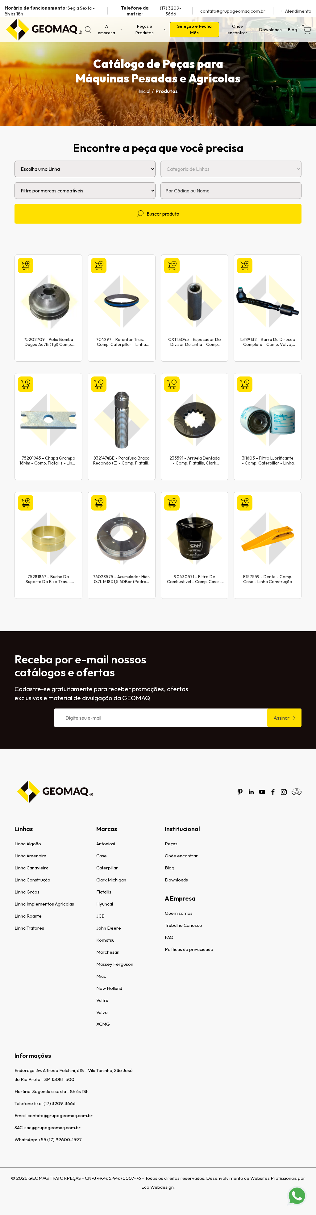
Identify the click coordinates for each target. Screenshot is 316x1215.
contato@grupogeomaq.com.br (232, 11)
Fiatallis (103, 892)
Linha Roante (28, 916)
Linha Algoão (28, 844)
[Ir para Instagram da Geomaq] (284, 792)
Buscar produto (163, 214)
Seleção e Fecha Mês (194, 29)
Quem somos (179, 913)
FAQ (169, 937)
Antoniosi (105, 844)
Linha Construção (32, 880)
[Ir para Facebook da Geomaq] (273, 792)
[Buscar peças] (88, 29)
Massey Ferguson (114, 964)
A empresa (106, 29)
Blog (292, 29)
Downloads (270, 29)
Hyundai (104, 904)
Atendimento (298, 11)
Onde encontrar (237, 29)
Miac (101, 976)
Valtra (102, 1000)
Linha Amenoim (30, 856)
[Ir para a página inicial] (44, 29)
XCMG (103, 1024)
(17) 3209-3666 (151, 11)
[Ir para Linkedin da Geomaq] (251, 792)
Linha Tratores (29, 928)
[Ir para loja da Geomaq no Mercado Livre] (296, 792)
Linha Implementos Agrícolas (44, 904)
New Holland (109, 988)
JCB (100, 916)
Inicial (144, 91)
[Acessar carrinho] (306, 30)
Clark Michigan (111, 880)
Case (101, 856)
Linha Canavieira (31, 868)
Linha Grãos (27, 892)
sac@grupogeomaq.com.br (52, 1127)
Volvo (102, 1012)
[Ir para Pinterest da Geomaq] (240, 792)
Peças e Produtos (144, 29)
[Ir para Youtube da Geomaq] (262, 792)
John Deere (108, 928)
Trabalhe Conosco (183, 925)
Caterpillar (107, 868)
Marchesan (107, 952)
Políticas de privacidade (189, 949)
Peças (171, 844)
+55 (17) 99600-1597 (60, 1139)
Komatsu (105, 940)
